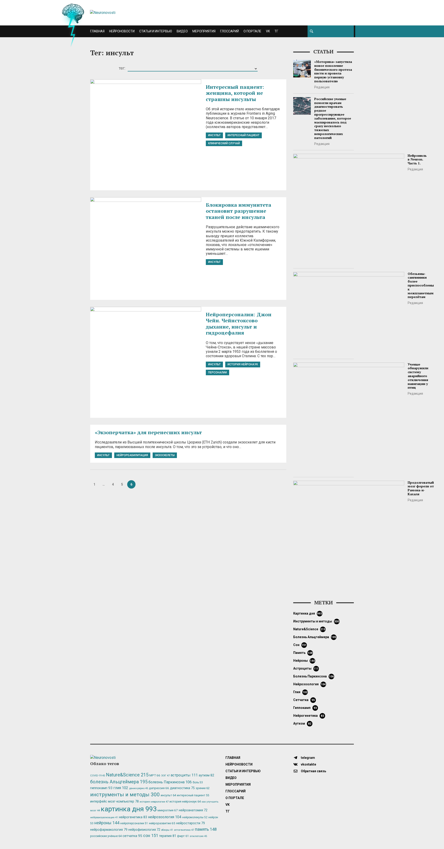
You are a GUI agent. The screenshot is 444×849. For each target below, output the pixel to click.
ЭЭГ (165, 775)
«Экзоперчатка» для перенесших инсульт (148, 432)
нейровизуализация (104, 817)
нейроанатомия (193, 810)
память (303, 653)
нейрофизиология (144, 829)
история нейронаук (243, 364)
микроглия (167, 810)
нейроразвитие (162, 823)
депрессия (159, 788)
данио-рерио (138, 788)
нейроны (304, 660)
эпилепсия (198, 836)
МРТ (154, 775)
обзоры (167, 829)
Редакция (322, 87)
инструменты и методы (316, 621)
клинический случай (224, 143)
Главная (97, 31)
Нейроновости (122, 31)
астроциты (306, 668)
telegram (307, 758)
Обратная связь (313, 771)
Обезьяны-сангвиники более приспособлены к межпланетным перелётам (421, 285)
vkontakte (308, 764)
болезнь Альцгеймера (314, 637)
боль (198, 782)
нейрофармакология (108, 830)
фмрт (183, 836)
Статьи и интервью (155, 31)
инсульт (214, 135)
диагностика (182, 788)
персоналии (217, 372)
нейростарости (190, 823)
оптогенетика (184, 829)
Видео (182, 31)
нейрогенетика (308, 715)
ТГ (276, 31)
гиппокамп (305, 708)
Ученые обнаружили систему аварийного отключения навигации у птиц (418, 376)
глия (300, 692)
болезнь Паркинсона (313, 676)
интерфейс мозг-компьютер (114, 801)
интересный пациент (243, 135)
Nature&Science (309, 629)
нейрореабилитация (132, 455)
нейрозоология (309, 684)
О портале (252, 31)
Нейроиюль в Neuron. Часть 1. (417, 159)
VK (268, 31)
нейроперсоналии (134, 823)
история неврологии (154, 801)
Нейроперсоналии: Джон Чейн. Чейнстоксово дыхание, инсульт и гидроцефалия (238, 323)
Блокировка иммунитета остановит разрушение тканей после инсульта (238, 210)
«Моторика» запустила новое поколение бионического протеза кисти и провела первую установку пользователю (333, 71)
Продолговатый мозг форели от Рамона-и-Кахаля (421, 488)
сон (300, 645)
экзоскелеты (165, 455)
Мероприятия (204, 31)
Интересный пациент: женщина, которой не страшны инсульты (235, 92)
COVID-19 (97, 775)
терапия (167, 836)
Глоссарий (229, 31)
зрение (203, 788)
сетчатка (304, 700)
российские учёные (106, 836)
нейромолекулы (194, 817)
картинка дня (307, 613)
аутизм (302, 723)
